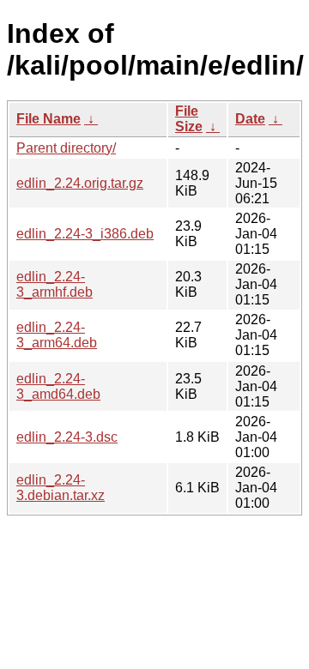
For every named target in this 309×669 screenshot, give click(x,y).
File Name (48, 119)
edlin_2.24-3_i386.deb (85, 233)
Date (250, 119)
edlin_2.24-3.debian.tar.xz (60, 488)
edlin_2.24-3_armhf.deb (54, 284)
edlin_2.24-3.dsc (67, 437)
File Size (189, 119)
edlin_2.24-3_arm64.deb (56, 335)
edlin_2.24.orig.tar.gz (79, 183)
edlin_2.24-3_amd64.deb (58, 386)
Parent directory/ (66, 148)
